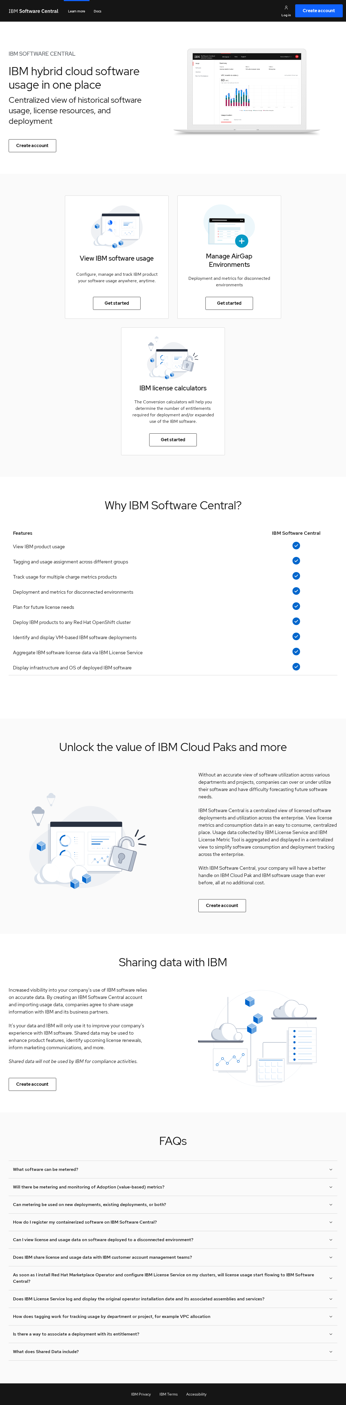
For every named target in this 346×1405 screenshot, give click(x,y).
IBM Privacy (141, 1394)
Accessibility (196, 1394)
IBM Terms (168, 1394)
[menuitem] (319, 11)
